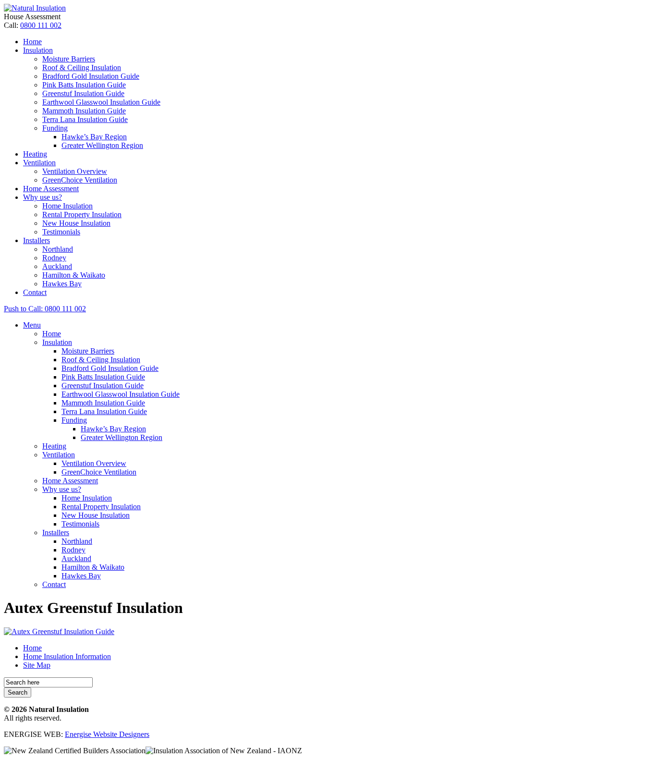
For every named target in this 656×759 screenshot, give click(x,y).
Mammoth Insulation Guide (84, 111)
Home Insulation (67, 206)
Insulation (38, 50)
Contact (35, 292)
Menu (32, 325)
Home (32, 41)
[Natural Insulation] (35, 8)
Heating (35, 154)
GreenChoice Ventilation (79, 180)
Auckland (57, 266)
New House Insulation (76, 223)
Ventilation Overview (74, 171)
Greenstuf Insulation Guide (83, 93)
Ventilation (39, 163)
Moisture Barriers (68, 59)
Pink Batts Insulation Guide (84, 85)
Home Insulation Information (67, 656)
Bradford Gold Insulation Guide (90, 76)
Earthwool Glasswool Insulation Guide (101, 102)
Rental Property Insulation (81, 214)
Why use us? (42, 197)
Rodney (54, 258)
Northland (57, 249)
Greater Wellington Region (102, 145)
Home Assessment (51, 188)
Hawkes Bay (62, 284)
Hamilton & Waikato (73, 275)
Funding (55, 128)
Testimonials (61, 232)
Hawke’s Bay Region (94, 137)
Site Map (36, 665)
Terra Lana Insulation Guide (85, 119)
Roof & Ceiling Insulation (81, 67)
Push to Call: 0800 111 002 (45, 309)
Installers (36, 240)
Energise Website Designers (107, 734)
